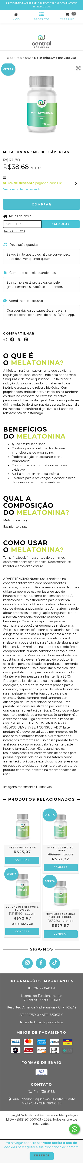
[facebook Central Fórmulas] (41, 963)
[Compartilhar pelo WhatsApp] (5, 340)
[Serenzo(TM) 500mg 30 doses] (22, 886)
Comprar (22, 859)
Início (10, 57)
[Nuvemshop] (41, 1133)
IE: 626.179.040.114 (41, 988)
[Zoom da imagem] (78, 68)
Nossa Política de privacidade (41, 1022)
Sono (28, 57)
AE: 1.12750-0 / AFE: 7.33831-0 (41, 1015)
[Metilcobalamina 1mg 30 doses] (61, 894)
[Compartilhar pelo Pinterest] (26, 340)
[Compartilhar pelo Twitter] (19, 340)
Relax (19, 57)
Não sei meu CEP (14, 231)
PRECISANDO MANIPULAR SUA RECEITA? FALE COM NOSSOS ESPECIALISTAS (41, 5)
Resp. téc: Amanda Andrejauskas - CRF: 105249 (41, 1007)
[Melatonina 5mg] (22, 827)
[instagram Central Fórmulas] (27, 963)
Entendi (41, 1155)
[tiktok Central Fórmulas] (54, 963)
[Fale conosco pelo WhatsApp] (74, 1129)
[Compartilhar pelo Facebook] (12, 340)
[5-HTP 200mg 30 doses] (61, 827)
